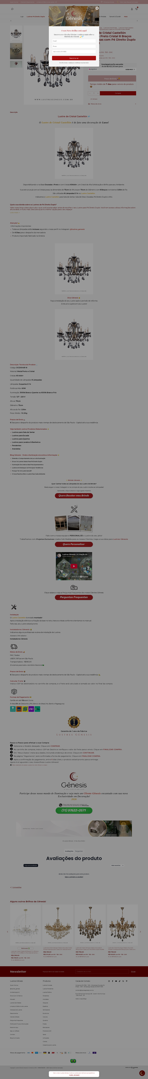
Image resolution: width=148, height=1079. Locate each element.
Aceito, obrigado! (74, 1075)
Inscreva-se (74, 58)
